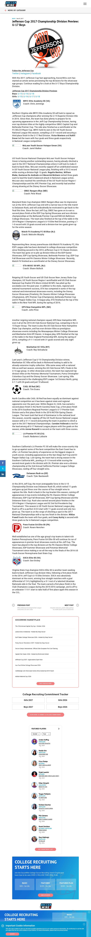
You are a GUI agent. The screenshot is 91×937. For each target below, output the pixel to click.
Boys (13, 18)
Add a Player (45, 895)
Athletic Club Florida (46, 808)
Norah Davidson (44, 826)
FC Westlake (43, 797)
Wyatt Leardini (44, 772)
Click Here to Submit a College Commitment (45, 714)
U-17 (32, 96)
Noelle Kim (43, 751)
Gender (35, 734)
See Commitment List (45, 849)
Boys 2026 (62, 707)
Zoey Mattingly (44, 837)
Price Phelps (43, 761)
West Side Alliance (45, 765)
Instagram (25, 73)
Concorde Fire (43, 754)
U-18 (32, 94)
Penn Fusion (43, 830)
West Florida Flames (45, 819)
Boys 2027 (28, 707)
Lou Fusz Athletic (44, 743)
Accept (12, 934)
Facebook (36, 73)
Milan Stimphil (44, 783)
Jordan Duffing (44, 740)
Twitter (15, 73)
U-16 (26, 94)
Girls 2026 (62, 700)
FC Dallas (42, 841)
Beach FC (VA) (43, 787)
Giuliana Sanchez (45, 805)
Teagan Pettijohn (45, 794)
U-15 (20, 94)
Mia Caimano (43, 816)
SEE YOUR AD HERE (45, 683)
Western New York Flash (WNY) (49, 776)
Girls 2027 (28, 700)
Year (44, 734)
